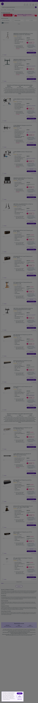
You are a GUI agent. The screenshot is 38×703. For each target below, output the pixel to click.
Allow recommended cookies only (19, 696)
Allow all (19, 693)
